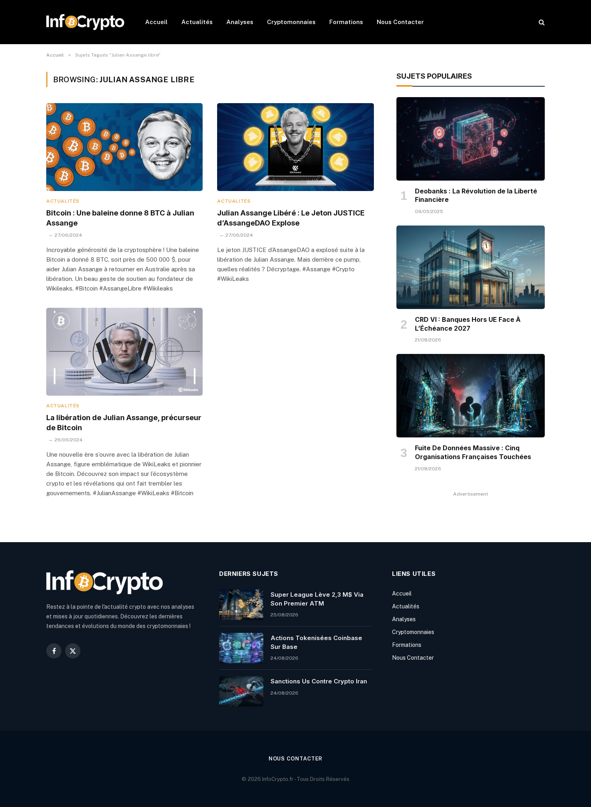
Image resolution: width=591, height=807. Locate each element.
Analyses (239, 21)
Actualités (197, 21)
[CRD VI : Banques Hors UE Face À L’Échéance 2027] (470, 267)
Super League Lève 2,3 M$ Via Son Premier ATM (317, 599)
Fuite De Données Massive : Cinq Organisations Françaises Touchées (473, 452)
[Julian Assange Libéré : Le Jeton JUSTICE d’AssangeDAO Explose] (295, 147)
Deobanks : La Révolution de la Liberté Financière (476, 195)
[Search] (541, 22)
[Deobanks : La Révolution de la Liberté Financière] (470, 139)
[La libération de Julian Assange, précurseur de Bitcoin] (124, 352)
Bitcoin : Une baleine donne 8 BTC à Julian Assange (120, 218)
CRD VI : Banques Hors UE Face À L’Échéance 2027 (468, 323)
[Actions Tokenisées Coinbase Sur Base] (241, 648)
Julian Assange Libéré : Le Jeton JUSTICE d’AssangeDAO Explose (291, 218)
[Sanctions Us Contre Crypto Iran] (241, 691)
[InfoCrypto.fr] (85, 22)
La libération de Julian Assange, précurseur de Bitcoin (123, 422)
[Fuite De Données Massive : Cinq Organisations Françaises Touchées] (470, 395)
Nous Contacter (400, 21)
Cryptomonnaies (291, 21)
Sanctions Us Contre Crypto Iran (319, 681)
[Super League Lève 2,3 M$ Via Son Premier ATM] (241, 604)
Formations (346, 21)
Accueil (156, 21)
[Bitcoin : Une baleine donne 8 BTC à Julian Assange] (124, 147)
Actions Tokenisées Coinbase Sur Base (316, 642)
